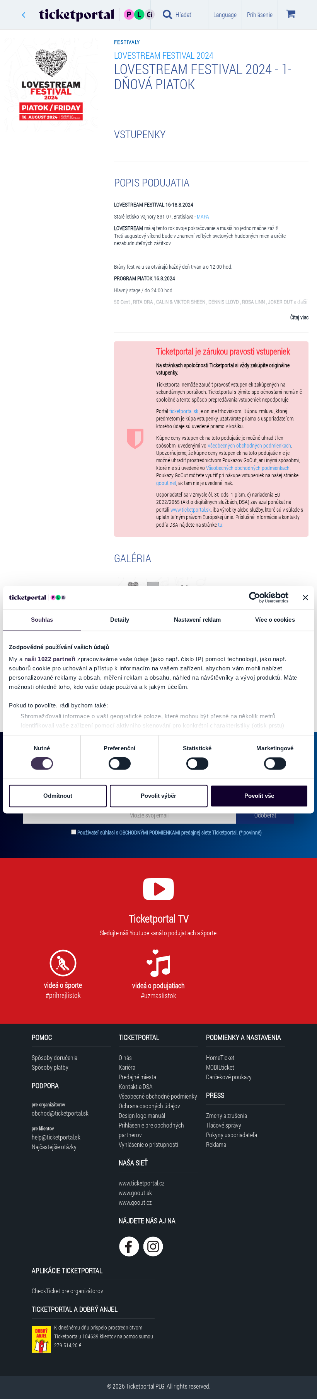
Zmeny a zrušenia (226, 1115)
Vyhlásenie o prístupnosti (148, 1144)
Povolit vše (259, 795)
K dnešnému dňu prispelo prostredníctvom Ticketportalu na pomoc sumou (103, 1336)
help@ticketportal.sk (56, 1137)
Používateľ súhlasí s (169, 832)
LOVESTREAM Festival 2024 (163, 55)
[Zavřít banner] (305, 597)
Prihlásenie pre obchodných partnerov (151, 1130)
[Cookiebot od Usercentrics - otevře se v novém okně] (254, 597)
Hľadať (183, 14)
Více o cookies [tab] (275, 619)
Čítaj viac (299, 317)
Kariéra (127, 1067)
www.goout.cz (135, 1202)
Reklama (216, 1144)
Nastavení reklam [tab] (197, 619)
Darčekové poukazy (229, 1077)
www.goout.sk (135, 1193)
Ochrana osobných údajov (149, 1106)
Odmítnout (57, 795)
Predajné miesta (137, 1077)
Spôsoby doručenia (54, 1057)
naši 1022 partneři (50, 659)
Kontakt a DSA (136, 1086)
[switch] (120, 764)
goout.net (166, 483)
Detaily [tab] (119, 619)
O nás (125, 1057)
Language (225, 14)
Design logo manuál (142, 1115)
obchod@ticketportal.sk (60, 1113)
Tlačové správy (223, 1125)
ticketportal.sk (183, 411)
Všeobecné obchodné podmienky (158, 1096)
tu (220, 524)
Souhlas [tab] (42, 619)
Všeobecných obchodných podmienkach (249, 445)
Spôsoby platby (50, 1067)
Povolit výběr (158, 795)
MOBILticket (220, 1067)
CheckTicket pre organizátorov (67, 1291)
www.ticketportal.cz (141, 1183)
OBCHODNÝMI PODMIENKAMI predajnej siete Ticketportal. (179, 832)
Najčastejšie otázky (54, 1147)
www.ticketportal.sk (190, 509)
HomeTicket (220, 1057)
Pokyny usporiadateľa (231, 1135)
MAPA (203, 216)
